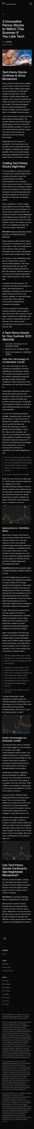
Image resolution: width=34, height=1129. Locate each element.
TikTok (7, 1001)
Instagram (7, 987)
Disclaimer (5, 964)
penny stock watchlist (10, 154)
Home (4, 954)
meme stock (26, 786)
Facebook (8, 984)
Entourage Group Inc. (17, 1016)
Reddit (7, 994)
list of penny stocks (9, 712)
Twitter (7, 981)
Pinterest (7, 997)
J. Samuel (8, 42)
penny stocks (25, 89)
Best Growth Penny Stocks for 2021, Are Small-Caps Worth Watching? (16, 234)
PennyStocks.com (9, 1014)
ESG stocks (26, 122)
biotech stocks (7, 124)
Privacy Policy (6, 967)
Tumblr (7, 1004)
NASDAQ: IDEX (23, 349)
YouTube (7, 991)
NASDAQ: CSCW (12, 346)
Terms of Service (7, 970)
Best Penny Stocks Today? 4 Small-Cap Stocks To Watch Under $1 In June (16, 570)
